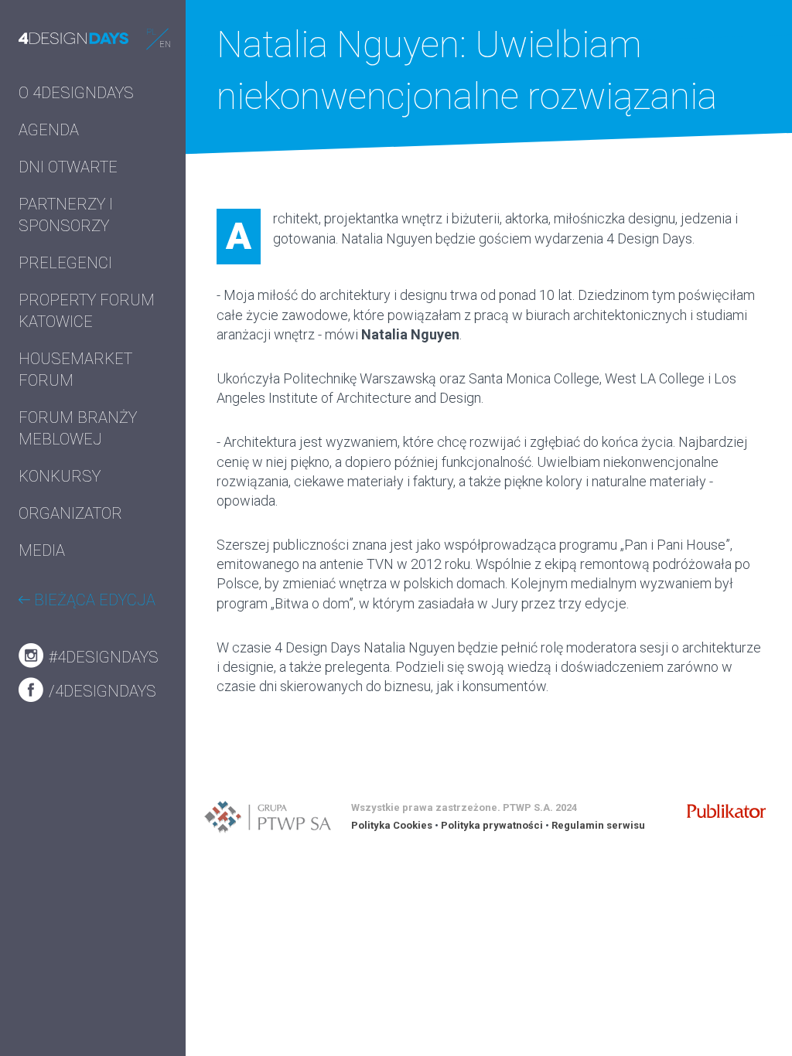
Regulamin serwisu (598, 825)
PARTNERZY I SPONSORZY (66, 215)
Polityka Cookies (391, 825)
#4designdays (102, 657)
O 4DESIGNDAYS (76, 92)
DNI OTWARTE (68, 167)
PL (151, 32)
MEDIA (42, 550)
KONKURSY (60, 476)
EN (165, 44)
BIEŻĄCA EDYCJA (92, 600)
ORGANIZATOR (70, 513)
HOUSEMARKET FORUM (75, 369)
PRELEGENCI (65, 263)
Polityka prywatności (492, 825)
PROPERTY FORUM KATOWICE (87, 311)
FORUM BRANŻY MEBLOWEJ (78, 428)
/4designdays (100, 691)
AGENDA (49, 130)
